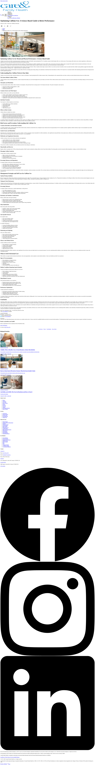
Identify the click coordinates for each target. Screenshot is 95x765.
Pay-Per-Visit (5, 415)
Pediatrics (4, 423)
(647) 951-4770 (7, 327)
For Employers (5, 416)
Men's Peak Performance (7, 429)
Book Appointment (3, 325)
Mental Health (5, 421)
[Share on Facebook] (7, 26)
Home (4, 28)
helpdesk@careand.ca (7, 454)
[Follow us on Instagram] (47, 655)
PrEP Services (5, 430)
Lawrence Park (3, 462)
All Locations (2, 466)
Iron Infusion (5, 431)
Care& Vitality (5, 428)
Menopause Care (6, 427)
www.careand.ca (5, 311)
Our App (14, 15)
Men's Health (5, 426)
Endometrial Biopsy (6, 433)
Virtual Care (5, 417)
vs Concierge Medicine (7, 446)
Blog (3, 29)
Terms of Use (9, 757)
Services (10, 13)
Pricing (17, 15)
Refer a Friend (5, 441)
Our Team (4, 402)
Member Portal (5, 440)
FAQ (3, 443)
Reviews (4, 405)
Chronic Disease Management (8, 422)
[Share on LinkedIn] (1, 26)
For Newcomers (5, 438)
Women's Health (5, 424)
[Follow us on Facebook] (47, 561)
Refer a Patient (5, 409)
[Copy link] (10, 26)
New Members (49, 329)
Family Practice (5, 414)
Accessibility (14, 757)
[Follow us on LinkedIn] (47, 749)
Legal (1, 757)
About (9, 12)
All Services (5, 413)
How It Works (9, 15)
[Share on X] (4, 26)
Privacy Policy (4, 757)
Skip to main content (4, 0)
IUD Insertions (5, 432)
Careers (4, 407)
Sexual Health (5, 425)
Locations (10, 14)
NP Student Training (6, 408)
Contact (9, 16)
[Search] (3, 15)
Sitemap (18, 757)
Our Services (41, 329)
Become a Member (3, 763)
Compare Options (6, 444)
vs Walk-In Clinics (6, 445)
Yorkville (2, 458)
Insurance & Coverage (6, 439)
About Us (4, 401)
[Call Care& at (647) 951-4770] (1, 15)
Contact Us (2, 451)
